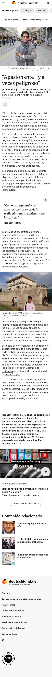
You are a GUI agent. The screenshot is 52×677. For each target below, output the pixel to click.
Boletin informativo (11, 616)
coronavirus (39, 379)
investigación (24, 398)
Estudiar (41, 10)
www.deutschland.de (16, 483)
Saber (24, 20)
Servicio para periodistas (14, 622)
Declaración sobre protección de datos (21, 599)
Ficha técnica (8, 605)
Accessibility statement (13, 628)
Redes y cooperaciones (40, 20)
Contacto (6, 593)
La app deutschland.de (13, 610)
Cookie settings (9, 634)
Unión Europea (12, 374)
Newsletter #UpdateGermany (26, 503)
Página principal (11, 20)
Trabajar (27, 10)
